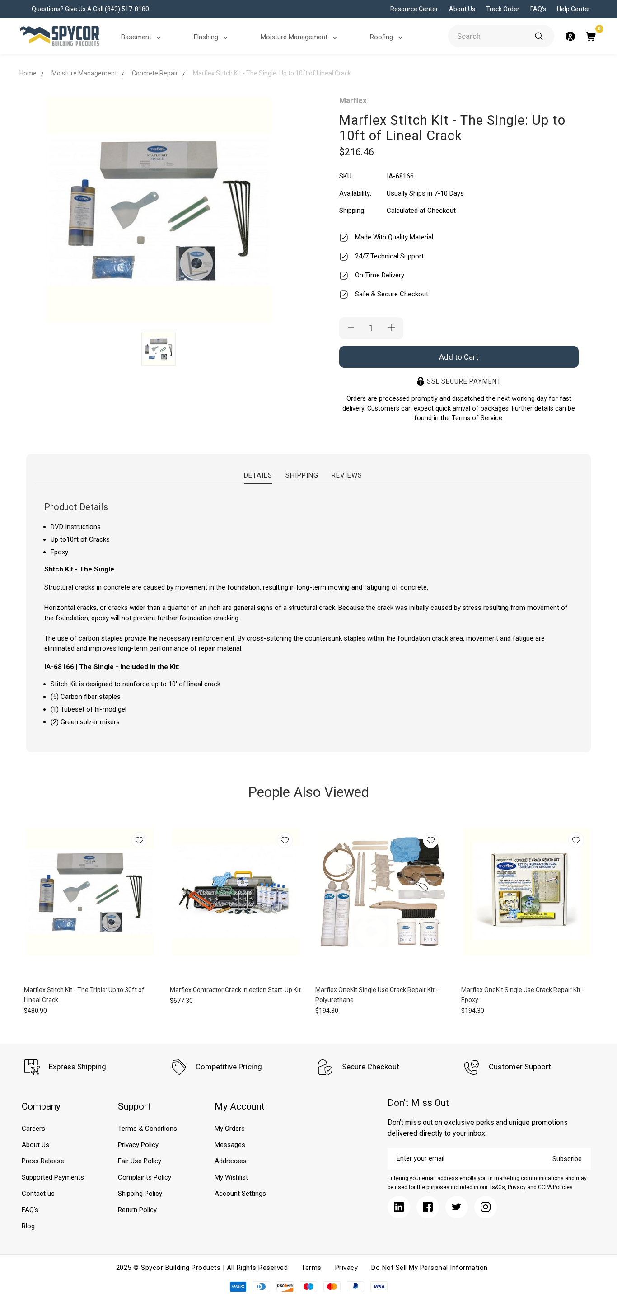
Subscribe (567, 1159)
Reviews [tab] (347, 475)
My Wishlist (231, 1177)
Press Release (43, 1161)
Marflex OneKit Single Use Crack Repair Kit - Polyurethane (376, 994)
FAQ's (538, 9)
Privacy (346, 1268)
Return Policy (137, 1210)
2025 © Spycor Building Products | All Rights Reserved (202, 1268)
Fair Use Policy (139, 1161)
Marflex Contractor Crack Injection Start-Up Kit (235, 989)
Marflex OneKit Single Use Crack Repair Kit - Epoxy (522, 994)
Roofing (381, 37)
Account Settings (240, 1194)
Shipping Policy (140, 1194)
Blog (28, 1226)
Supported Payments (53, 1177)
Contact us (38, 1194)
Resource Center (414, 9)
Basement (136, 37)
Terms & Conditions (147, 1128)
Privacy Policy (138, 1145)
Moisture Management (294, 37)
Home (28, 73)
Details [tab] (258, 475)
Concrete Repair (155, 73)
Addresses (231, 1161)
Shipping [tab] (301, 475)
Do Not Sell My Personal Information (429, 1268)
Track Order (502, 9)
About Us (462, 9)
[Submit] (539, 36)
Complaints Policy (144, 1177)
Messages (230, 1145)
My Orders (230, 1128)
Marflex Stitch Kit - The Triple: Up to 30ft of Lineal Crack (84, 994)
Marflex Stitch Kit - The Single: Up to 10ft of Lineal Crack (272, 73)
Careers (33, 1128)
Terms (311, 1268)
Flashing (206, 37)
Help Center (573, 9)
